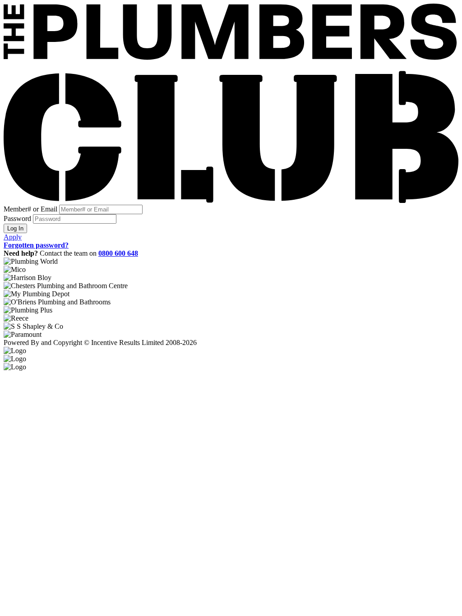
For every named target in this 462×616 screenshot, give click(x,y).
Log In (15, 228)
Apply (13, 237)
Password (17, 218)
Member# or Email (30, 209)
